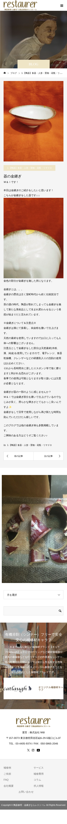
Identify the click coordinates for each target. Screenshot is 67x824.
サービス (39, 767)
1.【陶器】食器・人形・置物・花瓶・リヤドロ (29, 168)
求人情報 (39, 785)
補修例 (7, 767)
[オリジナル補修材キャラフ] (33, 679)
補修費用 (39, 773)
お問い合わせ (26, 791)
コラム (37, 779)
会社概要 (9, 785)
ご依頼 (7, 773)
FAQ (6, 779)
